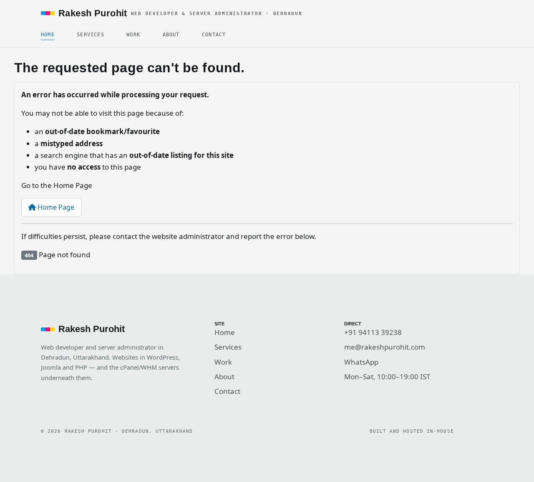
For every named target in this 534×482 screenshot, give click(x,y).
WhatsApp (361, 362)
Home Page (55, 207)
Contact (214, 35)
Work (133, 35)
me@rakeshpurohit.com (384, 347)
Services (90, 35)
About (171, 35)
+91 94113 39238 (373, 332)
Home (48, 35)
